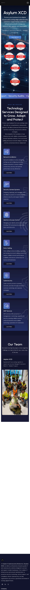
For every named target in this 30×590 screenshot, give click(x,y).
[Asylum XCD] (3, 3)
